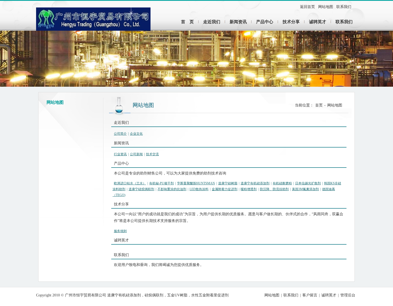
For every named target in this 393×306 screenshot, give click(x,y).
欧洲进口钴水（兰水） (130, 183)
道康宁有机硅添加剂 (255, 183)
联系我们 (343, 7)
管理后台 (347, 295)
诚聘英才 (317, 21)
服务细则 (120, 231)
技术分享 (291, 21)
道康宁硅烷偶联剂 (141, 189)
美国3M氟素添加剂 (305, 189)
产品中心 (264, 21)
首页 (319, 105)
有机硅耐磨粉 (282, 183)
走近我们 (211, 21)
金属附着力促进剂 (224, 189)
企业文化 (136, 134)
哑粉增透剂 (249, 189)
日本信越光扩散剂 (308, 183)
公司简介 (120, 134)
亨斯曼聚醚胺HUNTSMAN (196, 183)
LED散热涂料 (199, 189)
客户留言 (309, 295)
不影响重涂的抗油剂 (171, 189)
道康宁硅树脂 (227, 183)
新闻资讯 (238, 21)
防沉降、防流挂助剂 (274, 189)
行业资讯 (120, 154)
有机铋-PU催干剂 (161, 183)
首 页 (187, 21)
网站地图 (325, 7)
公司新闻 (136, 154)
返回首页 (307, 7)
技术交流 (152, 154)
